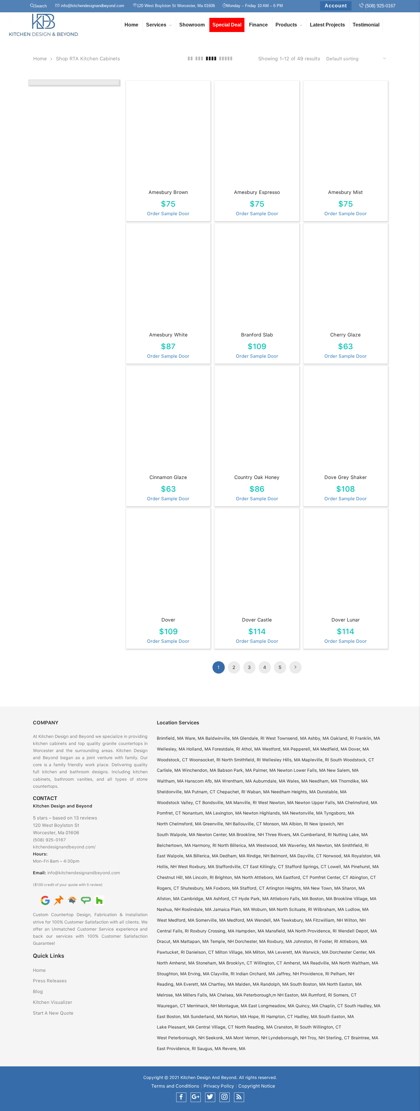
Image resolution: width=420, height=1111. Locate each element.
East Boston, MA (173, 1016)
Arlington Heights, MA (288, 888)
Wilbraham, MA (328, 909)
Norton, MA (235, 1016)
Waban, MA (258, 791)
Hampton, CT (279, 1016)
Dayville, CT (309, 855)
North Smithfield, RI (241, 759)
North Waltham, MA (358, 962)
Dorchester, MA (250, 941)
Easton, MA (296, 994)
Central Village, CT (215, 1026)
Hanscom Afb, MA (203, 781)
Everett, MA (195, 984)
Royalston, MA (365, 855)
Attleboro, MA (353, 941)
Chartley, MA (221, 984)
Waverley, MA (301, 845)
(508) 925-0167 (379, 5)
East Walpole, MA (174, 855)
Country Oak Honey (256, 477)
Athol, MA (251, 749)
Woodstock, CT (172, 759)
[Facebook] (181, 1097)
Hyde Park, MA (254, 898)
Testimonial (366, 24)
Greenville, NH (217, 823)
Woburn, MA (263, 909)
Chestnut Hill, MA (174, 877)
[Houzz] (99, 900)
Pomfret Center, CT (329, 877)
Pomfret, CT (169, 813)
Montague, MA (232, 1005)
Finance (258, 24)
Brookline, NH (250, 834)
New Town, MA (326, 888)
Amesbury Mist (345, 192)
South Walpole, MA (176, 834)
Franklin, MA (367, 738)
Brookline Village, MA (355, 898)
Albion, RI (298, 823)
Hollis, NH (166, 866)
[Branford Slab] (257, 279)
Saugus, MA (209, 1048)
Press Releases (50, 981)
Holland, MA (198, 749)
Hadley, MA (305, 1016)
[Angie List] (86, 900)
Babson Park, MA (234, 770)
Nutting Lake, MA (350, 834)
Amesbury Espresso (257, 192)
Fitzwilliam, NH (328, 920)
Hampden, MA (250, 930)
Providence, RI (314, 973)
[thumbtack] (59, 900)
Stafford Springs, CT (306, 866)
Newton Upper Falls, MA (319, 802)
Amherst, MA (296, 962)
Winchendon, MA (199, 770)
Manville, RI (245, 802)
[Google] (45, 900)
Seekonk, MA (219, 1037)
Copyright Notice (256, 1086)
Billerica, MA (205, 855)
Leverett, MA (288, 952)
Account (336, 5)
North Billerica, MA (236, 845)
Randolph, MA (274, 984)
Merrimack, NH (202, 1005)
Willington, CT (268, 962)
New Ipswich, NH (326, 823)
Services (156, 24)
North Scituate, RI (294, 909)
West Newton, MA (276, 802)
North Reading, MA (254, 1026)
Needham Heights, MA (293, 791)
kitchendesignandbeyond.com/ (64, 846)
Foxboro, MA (226, 888)
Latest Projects (327, 24)
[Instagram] (225, 1097)
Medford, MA (240, 920)
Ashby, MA (318, 738)
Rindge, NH (258, 855)
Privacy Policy (219, 1086)
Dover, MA (358, 749)
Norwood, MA (336, 855)
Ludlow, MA (357, 909)
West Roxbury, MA (196, 866)
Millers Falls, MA (199, 994)
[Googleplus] (196, 1097)
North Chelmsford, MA (179, 823)
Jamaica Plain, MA (231, 909)
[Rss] (239, 1097)
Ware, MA (194, 738)
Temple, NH (222, 941)
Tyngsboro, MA (339, 813)
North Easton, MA (344, 984)
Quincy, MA (306, 1005)
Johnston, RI (305, 941)
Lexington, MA (227, 813)
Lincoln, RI (203, 877)
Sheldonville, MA (174, 791)
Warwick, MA (315, 952)
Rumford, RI (320, 994)
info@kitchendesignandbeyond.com (83, 872)
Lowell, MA (339, 866)
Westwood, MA (271, 845)
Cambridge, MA (196, 898)
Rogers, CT (168, 888)
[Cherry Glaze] (346, 279)
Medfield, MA (333, 749)
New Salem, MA (343, 770)
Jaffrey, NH (287, 973)
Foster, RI (328, 941)
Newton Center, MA (215, 834)
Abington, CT (363, 877)
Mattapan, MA (194, 941)
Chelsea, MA (229, 994)
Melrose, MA (169, 994)
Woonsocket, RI (204, 759)
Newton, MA (328, 845)
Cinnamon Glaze (168, 477)
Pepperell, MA (305, 749)
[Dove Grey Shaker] (346, 421)
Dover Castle (257, 620)
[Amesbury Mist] (346, 136)
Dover (168, 620)
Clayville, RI (223, 973)
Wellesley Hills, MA (281, 759)
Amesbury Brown (168, 192)
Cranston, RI (286, 1026)
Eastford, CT (295, 877)
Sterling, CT (338, 1037)
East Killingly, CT (267, 866)
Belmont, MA (283, 855)
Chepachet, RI (231, 791)
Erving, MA (198, 973)
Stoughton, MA (172, 973)
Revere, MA (233, 1048)
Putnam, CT (204, 791)
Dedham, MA (232, 855)
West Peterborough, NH (180, 1037)
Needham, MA (323, 781)
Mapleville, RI (315, 759)
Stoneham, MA (210, 962)
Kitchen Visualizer (52, 1002)
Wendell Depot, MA (357, 930)
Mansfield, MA (279, 930)
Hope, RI (256, 1016)
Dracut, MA (168, 941)
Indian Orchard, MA (255, 973)
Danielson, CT (200, 952)
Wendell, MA (267, 920)
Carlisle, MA (169, 770)
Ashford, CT (225, 898)
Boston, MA (321, 898)
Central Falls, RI (173, 930)
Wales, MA (297, 781)
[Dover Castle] (257, 564)
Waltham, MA (170, 781)
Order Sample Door (168, 213)
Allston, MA (168, 898)
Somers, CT (345, 994)
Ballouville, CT (247, 823)
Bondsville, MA (217, 802)
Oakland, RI (342, 738)
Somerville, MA (211, 920)
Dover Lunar (345, 620)
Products (286, 24)
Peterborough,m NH (263, 994)
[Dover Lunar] (346, 564)
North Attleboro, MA (262, 877)
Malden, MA (247, 984)
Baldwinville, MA (222, 738)
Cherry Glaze (345, 335)
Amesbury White (168, 335)
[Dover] (169, 564)
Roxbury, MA (279, 941)
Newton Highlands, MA (266, 813)
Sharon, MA (353, 888)
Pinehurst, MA (365, 866)
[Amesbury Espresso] (257, 136)
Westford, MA (275, 749)
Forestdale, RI (226, 749)
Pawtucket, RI (171, 952)
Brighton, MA (228, 877)
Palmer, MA (264, 770)
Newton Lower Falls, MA (301, 770)
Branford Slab (257, 335)
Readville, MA (324, 962)
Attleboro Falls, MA (289, 898)
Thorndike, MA (353, 781)
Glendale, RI (252, 738)
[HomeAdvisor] (72, 900)
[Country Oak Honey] (257, 421)
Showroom (192, 24)
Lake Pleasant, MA (175, 1026)
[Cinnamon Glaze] (169, 421)
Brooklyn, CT (239, 962)
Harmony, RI (204, 845)
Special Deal (226, 24)
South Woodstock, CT (352, 759)
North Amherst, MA (176, 962)
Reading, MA (169, 984)
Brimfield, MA (170, 738)
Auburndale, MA (269, 781)
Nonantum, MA (197, 813)
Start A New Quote (53, 1013)
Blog (38, 991)
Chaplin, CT (331, 1005)
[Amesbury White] (169, 279)
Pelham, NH (342, 973)
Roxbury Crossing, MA (212, 930)
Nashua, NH (168, 909)
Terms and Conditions (175, 1086)
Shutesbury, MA (196, 888)
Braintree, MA (364, 1037)
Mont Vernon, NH (250, 1037)
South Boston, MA (308, 984)
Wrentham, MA (237, 781)
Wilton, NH (355, 920)
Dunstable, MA (332, 791)
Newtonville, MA (306, 813)
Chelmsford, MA (361, 802)
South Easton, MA (336, 1016)
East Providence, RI (176, 1048)
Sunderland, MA (207, 1016)
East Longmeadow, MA (271, 1005)
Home (131, 24)
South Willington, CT (320, 1026)
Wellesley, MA (171, 749)
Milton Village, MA (233, 952)
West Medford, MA (175, 920)
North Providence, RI (316, 930)
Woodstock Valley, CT (179, 802)
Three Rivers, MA (282, 834)
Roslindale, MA (197, 909)
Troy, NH (316, 1037)
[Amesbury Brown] (169, 136)
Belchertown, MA (174, 845)
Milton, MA (263, 952)
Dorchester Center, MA (352, 952)
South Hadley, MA (362, 1005)
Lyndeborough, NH (287, 1037)
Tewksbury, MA (296, 920)
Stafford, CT (252, 888)
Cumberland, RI (316, 834)
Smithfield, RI (355, 845)
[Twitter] (210, 1097)
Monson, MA (275, 823)
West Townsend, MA (286, 738)
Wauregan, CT (171, 1005)
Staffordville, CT (232, 866)
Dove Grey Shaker (345, 477)
